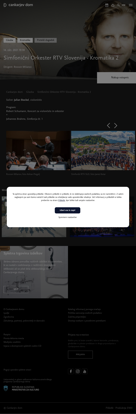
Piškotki (61, 200)
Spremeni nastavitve (67, 217)
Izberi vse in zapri (67, 210)
